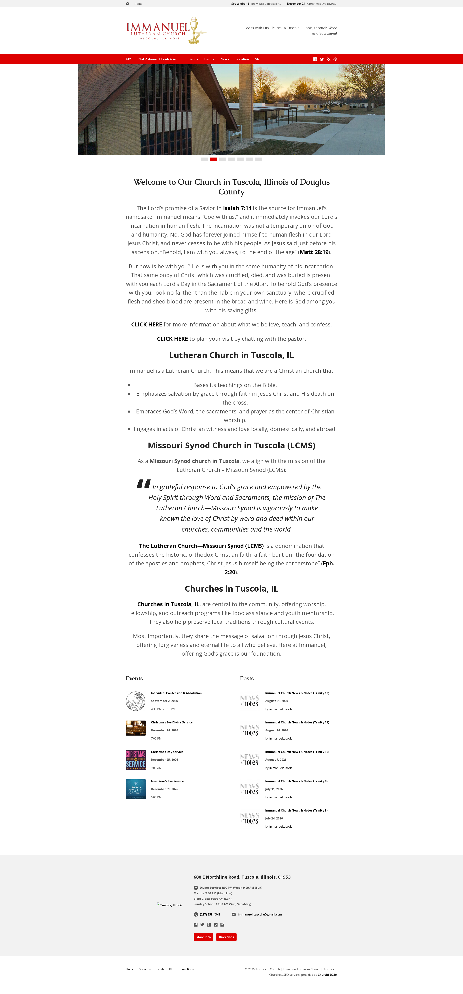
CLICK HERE (146, 324)
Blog (172, 969)
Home (138, 3)
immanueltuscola (280, 709)
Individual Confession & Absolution (176, 693)
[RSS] (329, 59)
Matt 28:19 (314, 252)
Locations (187, 969)
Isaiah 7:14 (237, 208)
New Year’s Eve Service (167, 781)
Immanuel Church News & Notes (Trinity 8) (296, 810)
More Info (203, 937)
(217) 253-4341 (210, 914)
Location (242, 59)
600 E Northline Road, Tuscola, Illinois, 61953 (242, 877)
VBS (129, 59)
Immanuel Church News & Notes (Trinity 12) (297, 693)
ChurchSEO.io (327, 975)
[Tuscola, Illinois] (169, 905)
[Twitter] (322, 59)
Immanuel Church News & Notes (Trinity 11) (297, 722)
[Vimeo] (216, 925)
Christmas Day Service (167, 752)
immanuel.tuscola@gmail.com (260, 914)
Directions (226, 937)
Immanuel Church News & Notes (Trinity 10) (297, 752)
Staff (258, 59)
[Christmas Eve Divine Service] (136, 733)
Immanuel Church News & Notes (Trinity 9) (296, 781)
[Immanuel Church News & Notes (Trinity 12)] (250, 708)
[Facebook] (315, 59)
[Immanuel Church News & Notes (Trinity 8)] (250, 826)
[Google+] (209, 925)
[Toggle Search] (127, 4)
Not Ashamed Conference (158, 59)
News (224, 59)
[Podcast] (335, 59)
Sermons (191, 59)
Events (209, 59)
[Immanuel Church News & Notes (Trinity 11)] (250, 738)
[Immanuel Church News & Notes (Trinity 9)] (250, 796)
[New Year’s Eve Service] (136, 796)
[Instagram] (222, 925)
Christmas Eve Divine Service (172, 722)
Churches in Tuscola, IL (168, 604)
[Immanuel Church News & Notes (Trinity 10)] (250, 767)
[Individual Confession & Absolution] (136, 708)
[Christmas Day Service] (136, 767)
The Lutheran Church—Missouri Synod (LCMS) (201, 545)
